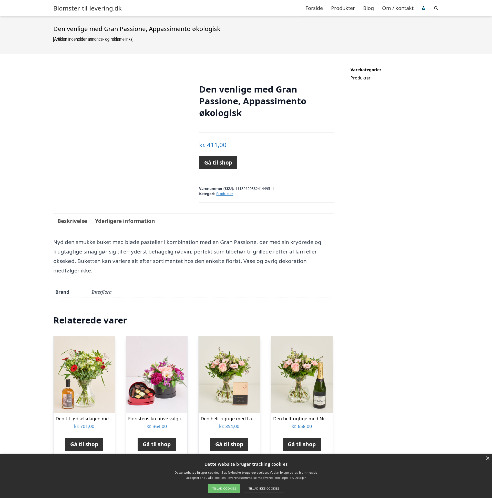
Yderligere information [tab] (125, 221)
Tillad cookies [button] (224, 488)
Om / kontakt (398, 8)
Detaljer (300, 478)
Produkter (343, 8)
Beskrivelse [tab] (72, 221)
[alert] (246, 476)
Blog (368, 8)
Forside (314, 8)
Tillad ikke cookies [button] (264, 488)
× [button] (487, 458)
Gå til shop (218, 162)
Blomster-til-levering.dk (87, 8)
